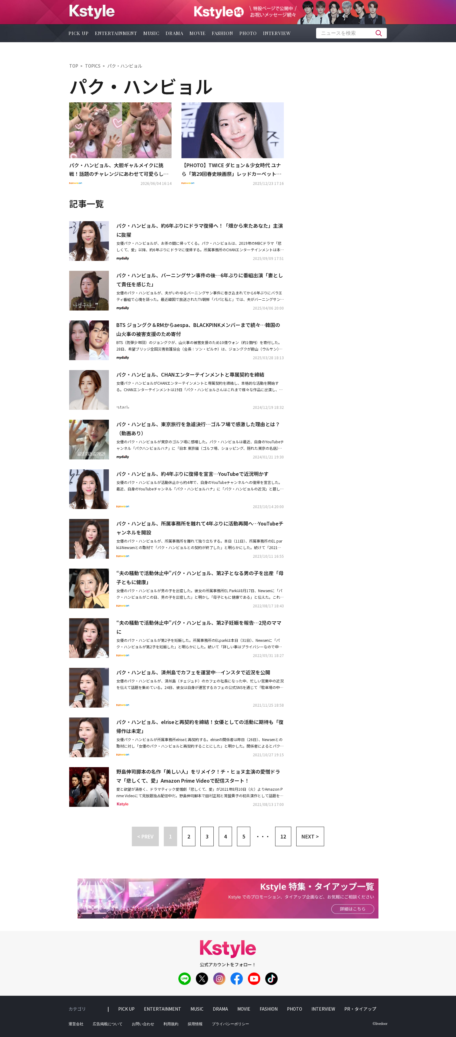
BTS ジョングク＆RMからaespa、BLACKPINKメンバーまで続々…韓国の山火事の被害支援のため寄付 (198, 329)
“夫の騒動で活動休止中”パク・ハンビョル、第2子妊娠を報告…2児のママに (198, 627)
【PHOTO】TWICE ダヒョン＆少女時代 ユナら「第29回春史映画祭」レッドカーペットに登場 (231, 170)
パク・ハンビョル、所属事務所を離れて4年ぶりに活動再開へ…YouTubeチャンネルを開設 (200, 528)
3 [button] (207, 836)
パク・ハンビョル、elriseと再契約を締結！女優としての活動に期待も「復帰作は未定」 (200, 726)
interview (277, 33)
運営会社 (76, 1024)
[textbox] (351, 33)
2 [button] (188, 836)
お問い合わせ (143, 1024)
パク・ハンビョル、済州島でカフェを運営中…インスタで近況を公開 (193, 672)
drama (174, 33)
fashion (222, 33)
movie (198, 33)
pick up (79, 33)
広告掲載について (108, 1024)
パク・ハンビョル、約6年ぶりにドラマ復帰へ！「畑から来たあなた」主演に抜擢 (199, 230)
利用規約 (170, 1024)
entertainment (116, 33)
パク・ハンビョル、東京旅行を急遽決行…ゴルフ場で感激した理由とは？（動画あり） (198, 428)
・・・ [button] (262, 836)
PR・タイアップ (360, 1009)
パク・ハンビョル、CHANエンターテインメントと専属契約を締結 (190, 374)
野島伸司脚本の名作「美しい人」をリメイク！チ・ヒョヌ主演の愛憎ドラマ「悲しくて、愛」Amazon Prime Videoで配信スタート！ (198, 776)
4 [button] (225, 836)
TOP (73, 66)
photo (248, 33)
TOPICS (93, 66)
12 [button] (283, 836)
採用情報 (195, 1024)
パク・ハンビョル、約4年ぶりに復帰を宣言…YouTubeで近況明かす (192, 473)
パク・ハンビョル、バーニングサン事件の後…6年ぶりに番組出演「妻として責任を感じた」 (199, 279)
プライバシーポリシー (230, 1024)
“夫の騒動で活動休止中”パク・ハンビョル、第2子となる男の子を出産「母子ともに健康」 (200, 577)
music (151, 33)
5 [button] (243, 836)
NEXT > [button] (310, 836)
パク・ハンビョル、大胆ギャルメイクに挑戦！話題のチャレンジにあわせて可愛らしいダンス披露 (118, 170)
